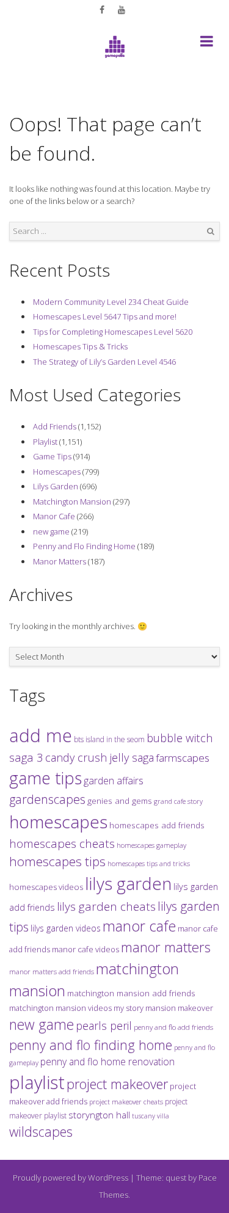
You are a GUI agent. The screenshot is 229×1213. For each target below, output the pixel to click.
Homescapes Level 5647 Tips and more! (104, 316)
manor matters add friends (51, 971)
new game (51, 531)
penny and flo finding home (90, 1045)
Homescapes (57, 471)
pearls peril (104, 1025)
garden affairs (114, 780)
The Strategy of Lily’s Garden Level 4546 (104, 361)
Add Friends (54, 426)
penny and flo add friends (173, 1027)
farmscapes (182, 758)
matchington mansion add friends (131, 993)
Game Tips (52, 456)
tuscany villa (150, 1116)
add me (40, 735)
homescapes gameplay (151, 845)
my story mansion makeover (163, 1007)
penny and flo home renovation (107, 1061)
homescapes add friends (157, 825)
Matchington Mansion (72, 501)
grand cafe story (178, 801)
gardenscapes (47, 799)
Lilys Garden (55, 486)
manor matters (166, 947)
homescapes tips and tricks (148, 863)
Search (211, 231)
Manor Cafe (54, 516)
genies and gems (119, 800)
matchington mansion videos (60, 1007)
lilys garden (128, 883)
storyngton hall (99, 1115)
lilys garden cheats (106, 906)
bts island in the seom (109, 739)
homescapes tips (57, 861)
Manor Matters (59, 561)
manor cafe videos (85, 949)
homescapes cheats (62, 843)
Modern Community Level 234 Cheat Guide (111, 301)
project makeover (117, 1083)
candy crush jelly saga (99, 757)
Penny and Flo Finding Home (84, 546)
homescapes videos (46, 886)
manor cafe (139, 926)
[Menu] (206, 43)
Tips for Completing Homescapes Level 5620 (112, 331)
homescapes (58, 821)
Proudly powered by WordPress (70, 1177)
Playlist (45, 441)
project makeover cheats (126, 1101)
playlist (37, 1082)
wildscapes (41, 1131)
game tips (45, 778)
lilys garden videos (66, 928)
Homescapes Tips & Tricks (80, 346)
